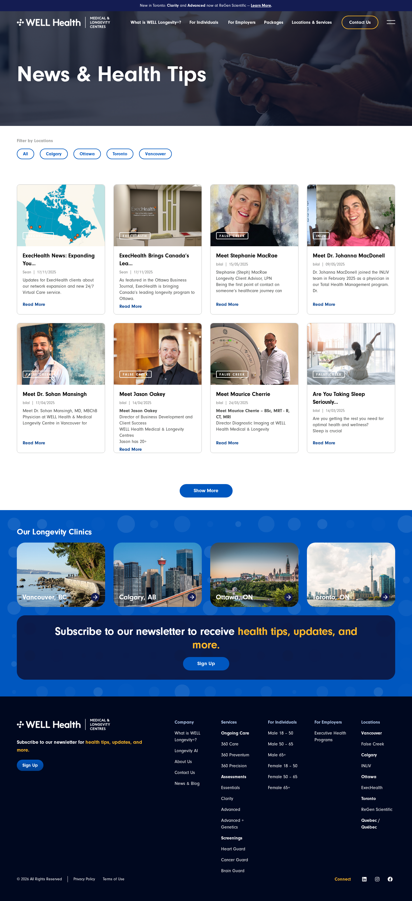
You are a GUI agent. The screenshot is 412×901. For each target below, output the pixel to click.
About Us (183, 761)
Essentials (230, 787)
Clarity (227, 798)
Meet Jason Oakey (142, 394)
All (25, 153)
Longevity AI (186, 750)
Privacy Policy (84, 879)
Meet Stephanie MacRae (246, 255)
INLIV (366, 765)
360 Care (230, 744)
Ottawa (87, 153)
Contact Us (185, 772)
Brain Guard (232, 870)
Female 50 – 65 (282, 776)
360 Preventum (235, 754)
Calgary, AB (137, 597)
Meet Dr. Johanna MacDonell (349, 255)
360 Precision (234, 765)
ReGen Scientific (376, 809)
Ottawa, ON (234, 597)
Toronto (120, 153)
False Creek (372, 744)
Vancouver (155, 153)
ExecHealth (372, 787)
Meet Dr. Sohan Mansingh (55, 394)
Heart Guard (233, 848)
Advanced (230, 809)
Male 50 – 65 (280, 744)
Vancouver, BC (44, 597)
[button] (38, 235)
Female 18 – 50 (282, 765)
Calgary (54, 153)
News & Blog (187, 783)
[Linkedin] (364, 879)
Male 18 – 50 (280, 733)
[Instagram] (377, 879)
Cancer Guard (234, 859)
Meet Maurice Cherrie (243, 394)
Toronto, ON (331, 597)
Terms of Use (113, 879)
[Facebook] (390, 879)
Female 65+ (279, 787)
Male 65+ (277, 754)
